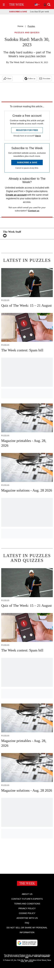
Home (20, 26)
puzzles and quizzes (27, 33)
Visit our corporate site (37, 957)
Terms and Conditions (27, 903)
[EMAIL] (5, 236)
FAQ (27, 923)
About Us (27, 894)
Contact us (33, 210)
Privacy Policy (27, 908)
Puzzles (31, 26)
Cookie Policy (27, 913)
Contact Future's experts (27, 899)
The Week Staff (17, 62)
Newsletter (46, 78)
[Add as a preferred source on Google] (27, 943)
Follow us (31, 78)
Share (9, 78)
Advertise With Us (27, 918)
